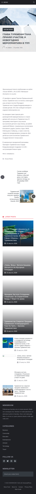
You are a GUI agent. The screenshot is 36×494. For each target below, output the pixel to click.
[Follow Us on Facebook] (4, 461)
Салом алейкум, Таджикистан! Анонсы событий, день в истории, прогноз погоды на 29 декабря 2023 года (23, 177)
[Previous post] (2, 177)
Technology (6, 446)
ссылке (13, 94)
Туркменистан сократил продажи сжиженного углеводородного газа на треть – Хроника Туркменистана (22, 389)
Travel (4, 449)
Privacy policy (28, 487)
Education (5, 436)
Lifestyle (5, 443)
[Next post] (33, 196)
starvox (10, 47)
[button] (34, 2)
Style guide (18, 489)
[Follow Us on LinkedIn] (15, 461)
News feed (7, 487)
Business (5, 430)
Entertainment (7, 439)
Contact (21, 487)
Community (6, 433)
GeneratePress (27, 483)
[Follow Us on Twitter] (7, 461)
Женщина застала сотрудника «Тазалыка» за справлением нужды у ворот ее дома (16, 296)
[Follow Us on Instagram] (11, 461)
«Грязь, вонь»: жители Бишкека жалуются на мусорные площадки (17, 267)
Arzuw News (8, 29)
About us (14, 487)
